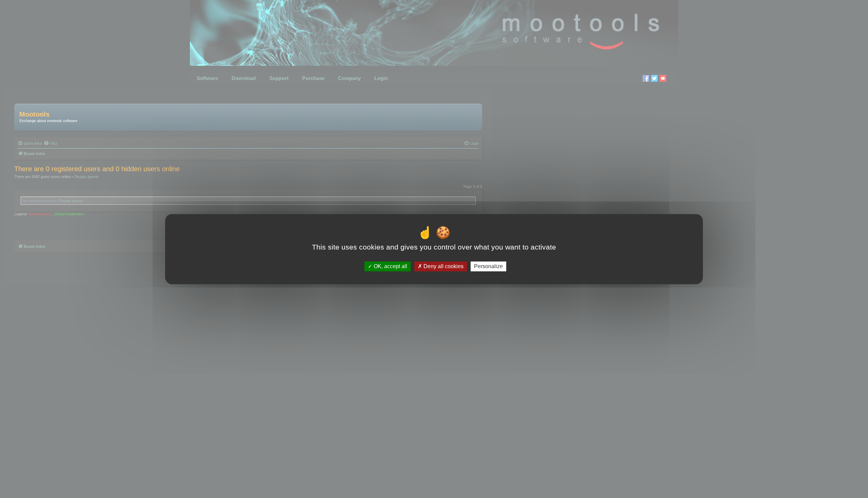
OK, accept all (389, 266)
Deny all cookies (442, 266)
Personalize (488, 266)
